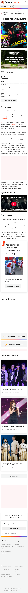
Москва (17, 544)
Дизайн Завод (5, 78)
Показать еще (14, 476)
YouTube (17, 571)
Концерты (14, 13)
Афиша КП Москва (6, 13)
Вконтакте (18, 569)
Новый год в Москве (6, 574)
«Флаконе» (4, 119)
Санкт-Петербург (19, 546)
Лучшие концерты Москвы (21, 13)
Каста (2, 90)
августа (5, 111)
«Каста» (3, 122)
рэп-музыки (13, 124)
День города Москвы (6, 576)
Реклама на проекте (6, 544)
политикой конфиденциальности (9, 533)
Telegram (17, 574)
